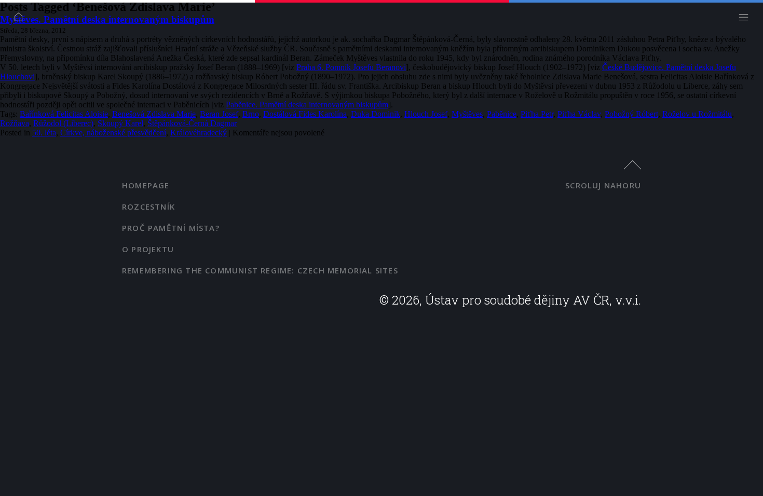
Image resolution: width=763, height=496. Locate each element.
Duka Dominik (375, 113)
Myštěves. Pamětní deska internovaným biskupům (107, 19)
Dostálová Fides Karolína (305, 113)
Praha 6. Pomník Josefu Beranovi (351, 67)
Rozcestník (148, 206)
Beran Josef (219, 113)
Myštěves (467, 113)
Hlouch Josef (425, 113)
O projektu (148, 249)
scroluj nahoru (603, 185)
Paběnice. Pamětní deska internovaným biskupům (307, 104)
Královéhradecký (198, 132)
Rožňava (14, 123)
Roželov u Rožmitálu (697, 113)
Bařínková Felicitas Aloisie (64, 113)
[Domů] (21, 19)
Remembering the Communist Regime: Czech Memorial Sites (260, 270)
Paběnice (501, 113)
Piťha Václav (579, 113)
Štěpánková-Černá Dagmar (192, 123)
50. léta (44, 132)
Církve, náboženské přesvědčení (113, 132)
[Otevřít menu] (746, 19)
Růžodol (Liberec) (63, 123)
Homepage (146, 185)
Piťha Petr (537, 113)
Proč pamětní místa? (171, 228)
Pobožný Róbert (631, 113)
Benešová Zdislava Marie (154, 113)
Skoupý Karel (120, 123)
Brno (250, 113)
